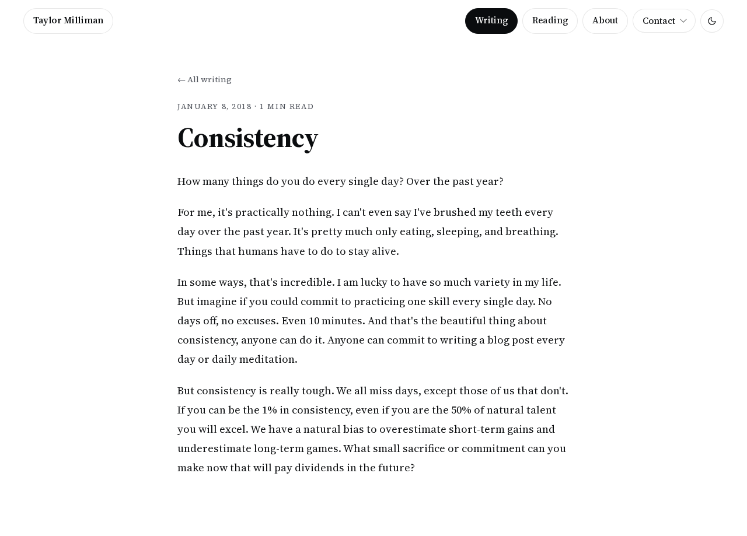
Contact (659, 21)
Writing (491, 20)
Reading (550, 20)
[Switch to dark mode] (712, 21)
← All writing (204, 79)
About (605, 20)
